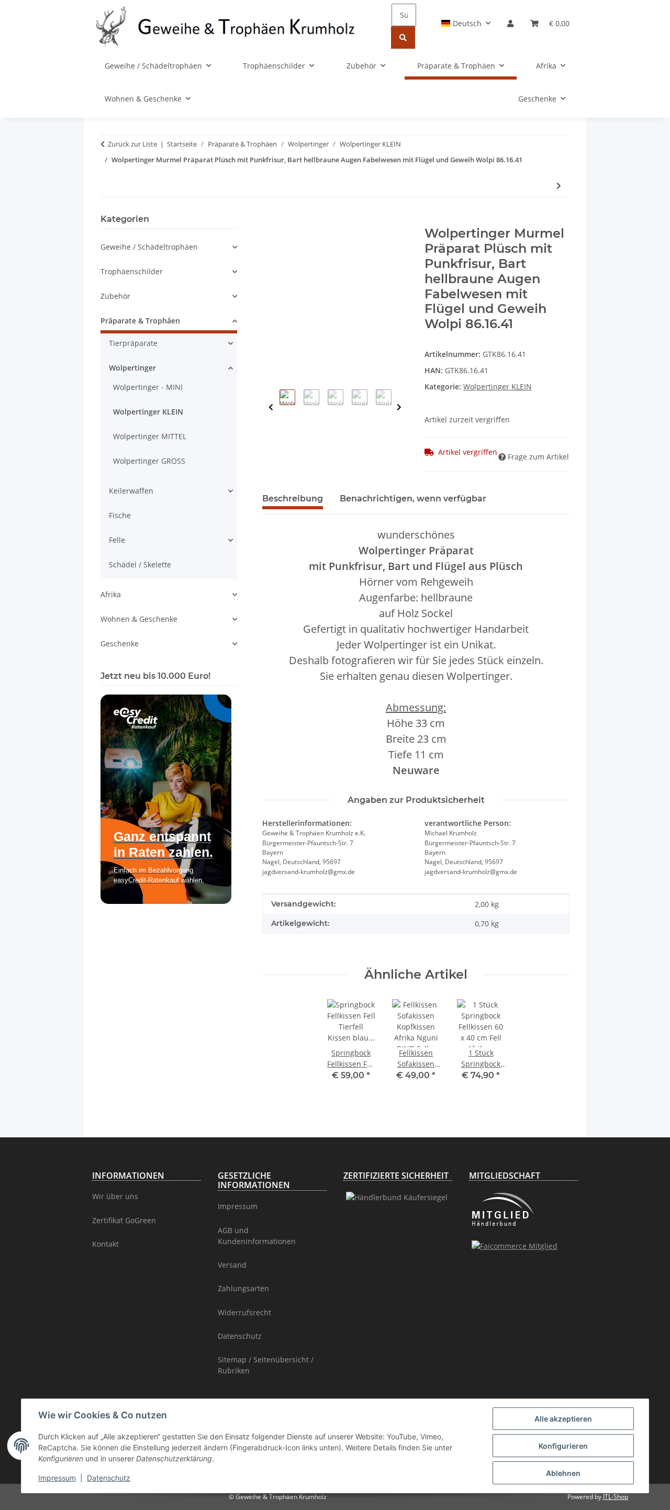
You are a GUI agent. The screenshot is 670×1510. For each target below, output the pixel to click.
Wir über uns (115, 1196)
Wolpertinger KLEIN (497, 387)
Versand (232, 1265)
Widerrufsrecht (244, 1312)
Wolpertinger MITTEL (149, 436)
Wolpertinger (132, 368)
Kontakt (105, 1244)
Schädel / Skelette (140, 564)
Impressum (57, 1477)
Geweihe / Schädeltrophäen (149, 247)
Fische (120, 515)
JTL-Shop (615, 1496)
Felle (117, 540)
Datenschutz (108, 1477)
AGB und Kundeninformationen (257, 1235)
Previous (271, 407)
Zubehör (115, 296)
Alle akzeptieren (563, 1418)
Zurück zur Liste (132, 144)
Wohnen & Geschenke (138, 619)
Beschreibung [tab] (292, 499)
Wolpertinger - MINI (148, 387)
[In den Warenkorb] (270, 220)
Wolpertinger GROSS (149, 461)
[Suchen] (403, 37)
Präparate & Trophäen (140, 321)
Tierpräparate (133, 343)
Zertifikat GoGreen (124, 1220)
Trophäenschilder (131, 271)
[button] (466, 23)
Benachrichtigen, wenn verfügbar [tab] (413, 499)
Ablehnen (563, 1473)
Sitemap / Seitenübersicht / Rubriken (266, 1365)
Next (399, 407)
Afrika (110, 594)
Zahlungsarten (243, 1288)
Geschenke (119, 643)
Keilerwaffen (131, 491)
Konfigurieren (563, 1445)
